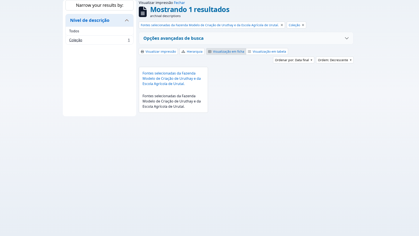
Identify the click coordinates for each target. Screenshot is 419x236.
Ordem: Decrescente (333, 60)
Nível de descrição (89, 20)
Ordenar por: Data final (292, 60)
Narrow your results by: (99, 5)
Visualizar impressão (160, 51)
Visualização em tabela (269, 51)
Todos (74, 31)
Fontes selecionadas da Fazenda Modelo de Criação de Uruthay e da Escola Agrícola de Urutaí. (172, 78)
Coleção (99, 41)
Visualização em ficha (228, 51)
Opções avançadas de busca (173, 38)
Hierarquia (194, 51)
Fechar (179, 2)
